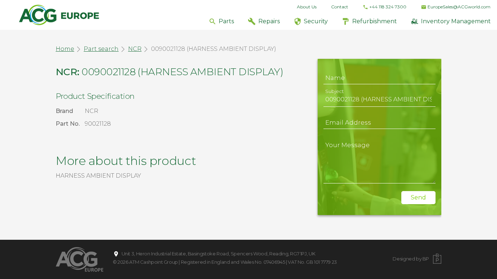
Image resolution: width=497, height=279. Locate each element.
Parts (226, 21)
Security (316, 21)
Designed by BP (411, 259)
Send (418, 197)
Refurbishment (374, 21)
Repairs (269, 21)
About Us (307, 6)
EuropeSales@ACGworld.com (459, 6)
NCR (135, 48)
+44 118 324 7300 (387, 6)
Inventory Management (456, 21)
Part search (101, 48)
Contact (339, 6)
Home (65, 48)
